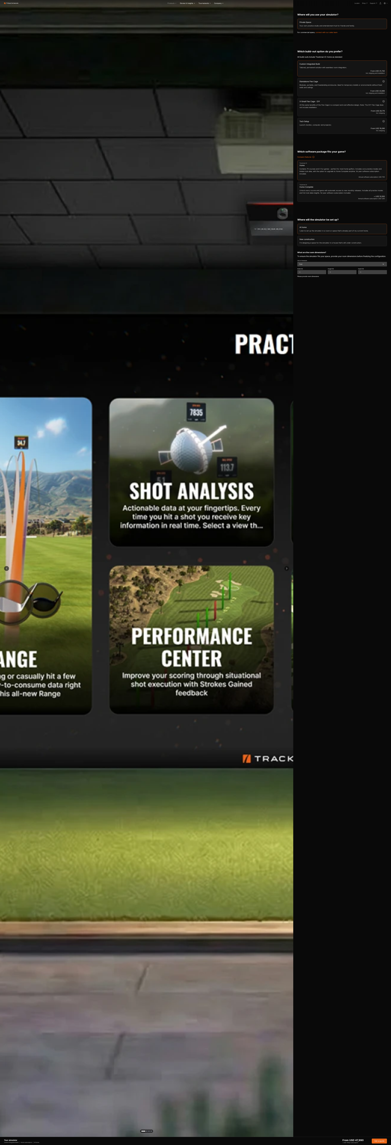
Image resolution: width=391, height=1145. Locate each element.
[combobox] (342, 264)
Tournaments (203, 3)
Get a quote (379, 1141)
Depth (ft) (361, 269)
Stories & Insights (186, 3)
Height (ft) (331, 269)
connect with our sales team (326, 32)
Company (218, 3)
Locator (357, 3)
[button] (342, 24)
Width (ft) (300, 269)
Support (372, 3)
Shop (364, 3)
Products (171, 3)
